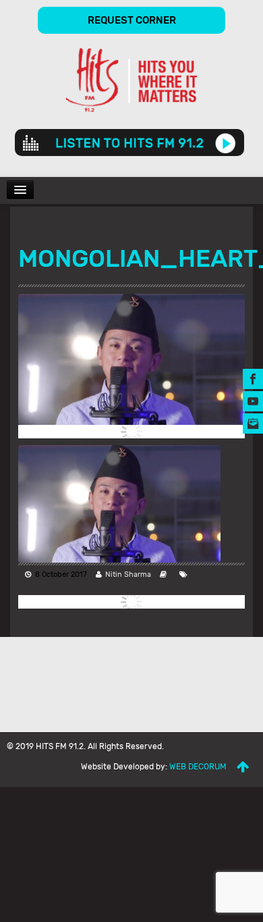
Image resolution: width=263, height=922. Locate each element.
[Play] (225, 142)
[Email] (253, 423)
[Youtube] (253, 401)
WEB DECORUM (198, 766)
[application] (129, 142)
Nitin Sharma (128, 574)
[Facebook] (253, 378)
